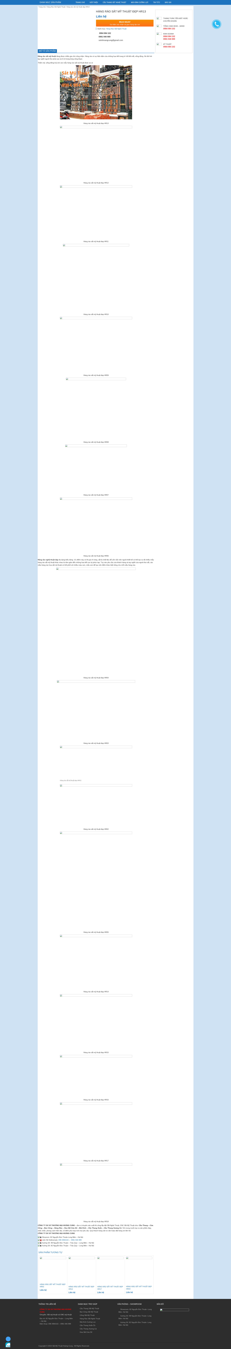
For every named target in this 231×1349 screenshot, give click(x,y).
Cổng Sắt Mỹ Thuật (87, 1315)
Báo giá (168, 2)
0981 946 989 (76, 1240)
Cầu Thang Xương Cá (88, 1329)
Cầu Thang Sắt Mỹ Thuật (89, 1308)
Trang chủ (41, 7)
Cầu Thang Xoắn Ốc (87, 1325)
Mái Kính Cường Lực (139, 2)
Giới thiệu (94, 2)
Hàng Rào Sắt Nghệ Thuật (56, 7)
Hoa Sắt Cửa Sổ (86, 1332)
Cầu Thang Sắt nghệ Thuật (114, 2)
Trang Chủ (80, 2)
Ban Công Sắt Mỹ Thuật (89, 1312)
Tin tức (156, 2)
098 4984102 (63, 1240)
